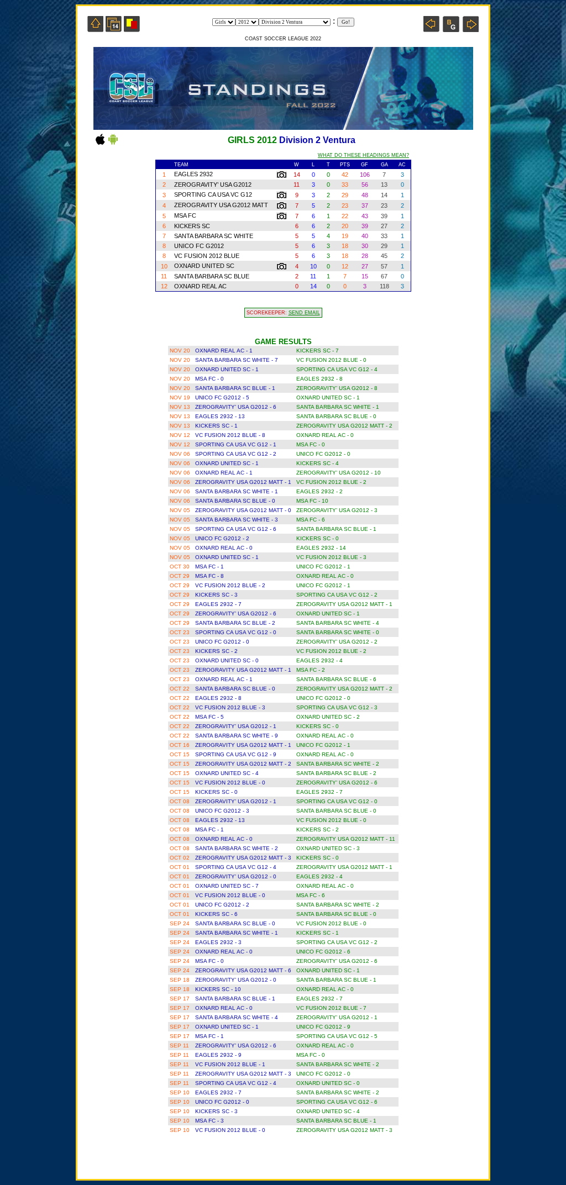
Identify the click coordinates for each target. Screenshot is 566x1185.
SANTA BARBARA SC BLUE (211, 276)
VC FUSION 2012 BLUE (206, 255)
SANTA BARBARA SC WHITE (213, 236)
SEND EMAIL (304, 312)
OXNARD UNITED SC (204, 265)
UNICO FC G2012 (199, 246)
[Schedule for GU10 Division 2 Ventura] (114, 29)
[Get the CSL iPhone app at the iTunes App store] (100, 144)
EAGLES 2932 (193, 174)
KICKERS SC (192, 226)
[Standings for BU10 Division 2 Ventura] (451, 29)
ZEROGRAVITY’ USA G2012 (212, 184)
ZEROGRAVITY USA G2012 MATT (221, 205)
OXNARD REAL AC (200, 286)
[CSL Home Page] (95, 29)
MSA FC (185, 215)
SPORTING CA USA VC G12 (213, 194)
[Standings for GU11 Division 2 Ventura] (471, 29)
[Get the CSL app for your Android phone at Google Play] (113, 144)
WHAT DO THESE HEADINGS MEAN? (363, 155)
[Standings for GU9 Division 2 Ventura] (431, 29)
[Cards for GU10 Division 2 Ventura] (132, 29)
